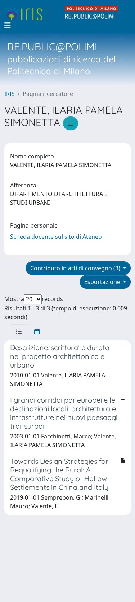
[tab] (19, 331)
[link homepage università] (92, 13)
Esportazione (103, 282)
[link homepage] (26, 13)
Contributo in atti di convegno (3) (76, 268)
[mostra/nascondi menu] (7, 25)
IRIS (9, 94)
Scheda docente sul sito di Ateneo (56, 237)
